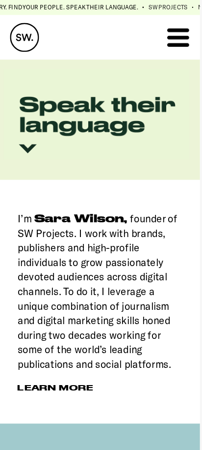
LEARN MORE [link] (55, 387)
